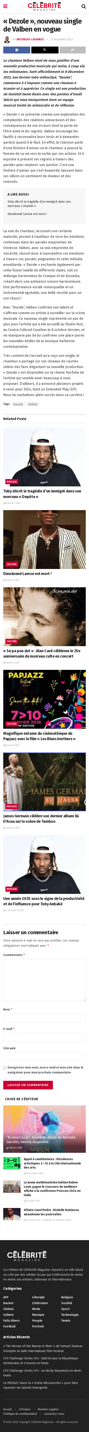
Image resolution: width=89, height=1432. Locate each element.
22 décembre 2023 (61, 39)
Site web (9, 1048)
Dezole (18, 404)
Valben (33, 404)
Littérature (40, 1303)
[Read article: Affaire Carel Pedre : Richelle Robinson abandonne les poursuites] (12, 1214)
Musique (12, 482)
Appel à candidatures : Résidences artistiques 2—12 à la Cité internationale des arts (52, 1163)
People (37, 1320)
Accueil (7, 1409)
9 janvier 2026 (12, 580)
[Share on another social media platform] (73, 50)
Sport (65, 1309)
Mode (36, 1309)
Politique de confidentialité (20, 1413)
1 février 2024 (15, 1148)
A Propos (25, 1409)
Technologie (70, 1315)
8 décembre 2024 (34, 1173)
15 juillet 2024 (33, 1201)
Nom (8, 1009)
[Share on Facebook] (16, 50)
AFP (5, 1297)
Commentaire (14, 955)
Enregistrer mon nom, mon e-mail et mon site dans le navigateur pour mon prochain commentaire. (45, 1070)
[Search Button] (83, 6)
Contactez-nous (54, 1413)
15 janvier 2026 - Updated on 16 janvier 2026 (48, 1220)
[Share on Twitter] (44, 50)
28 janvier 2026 (12, 503)
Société (66, 1303)
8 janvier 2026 (12, 745)
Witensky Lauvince (30, 39)
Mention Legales (48, 1409)
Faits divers (11, 1320)
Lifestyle (38, 1297)
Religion (67, 1297)
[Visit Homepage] (44, 6)
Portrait (38, 1326)
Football (9, 1326)
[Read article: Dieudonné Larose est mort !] (44, 539)
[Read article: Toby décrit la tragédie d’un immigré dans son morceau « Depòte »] (44, 457)
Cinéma (8, 1309)
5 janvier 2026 (12, 828)
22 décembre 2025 (14, 910)
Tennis (65, 1320)
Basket (8, 1303)
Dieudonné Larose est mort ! (27, 214)
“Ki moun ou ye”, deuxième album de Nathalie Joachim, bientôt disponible (40, 1139)
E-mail (9, 1029)
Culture (12, 564)
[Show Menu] (5, 6)
